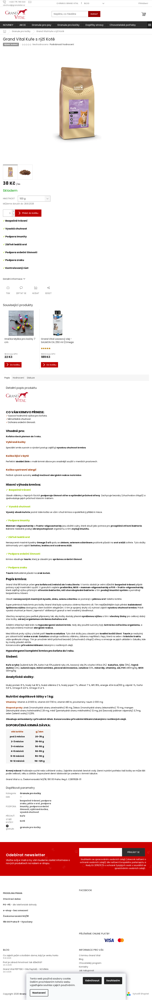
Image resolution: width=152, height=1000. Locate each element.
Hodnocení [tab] (18, 377)
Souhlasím (113, 980)
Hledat (94, 14)
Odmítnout (92, 980)
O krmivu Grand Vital (67, 3)
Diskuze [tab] (31, 377)
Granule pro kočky (30, 793)
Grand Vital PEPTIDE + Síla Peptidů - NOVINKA (25, 969)
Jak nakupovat (86, 970)
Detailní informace (12, 278)
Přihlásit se (133, 852)
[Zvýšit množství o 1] (13, 211)
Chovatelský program (90, 963)
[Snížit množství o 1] (13, 215)
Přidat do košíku (30, 213)
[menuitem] (8, 24)
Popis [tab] (7, 377)
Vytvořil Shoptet (141, 993)
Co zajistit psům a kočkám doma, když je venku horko (30, 955)
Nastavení (39, 992)
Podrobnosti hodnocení (62, 44)
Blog (86, 3)
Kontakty (83, 966)
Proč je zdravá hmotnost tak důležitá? (22, 962)
